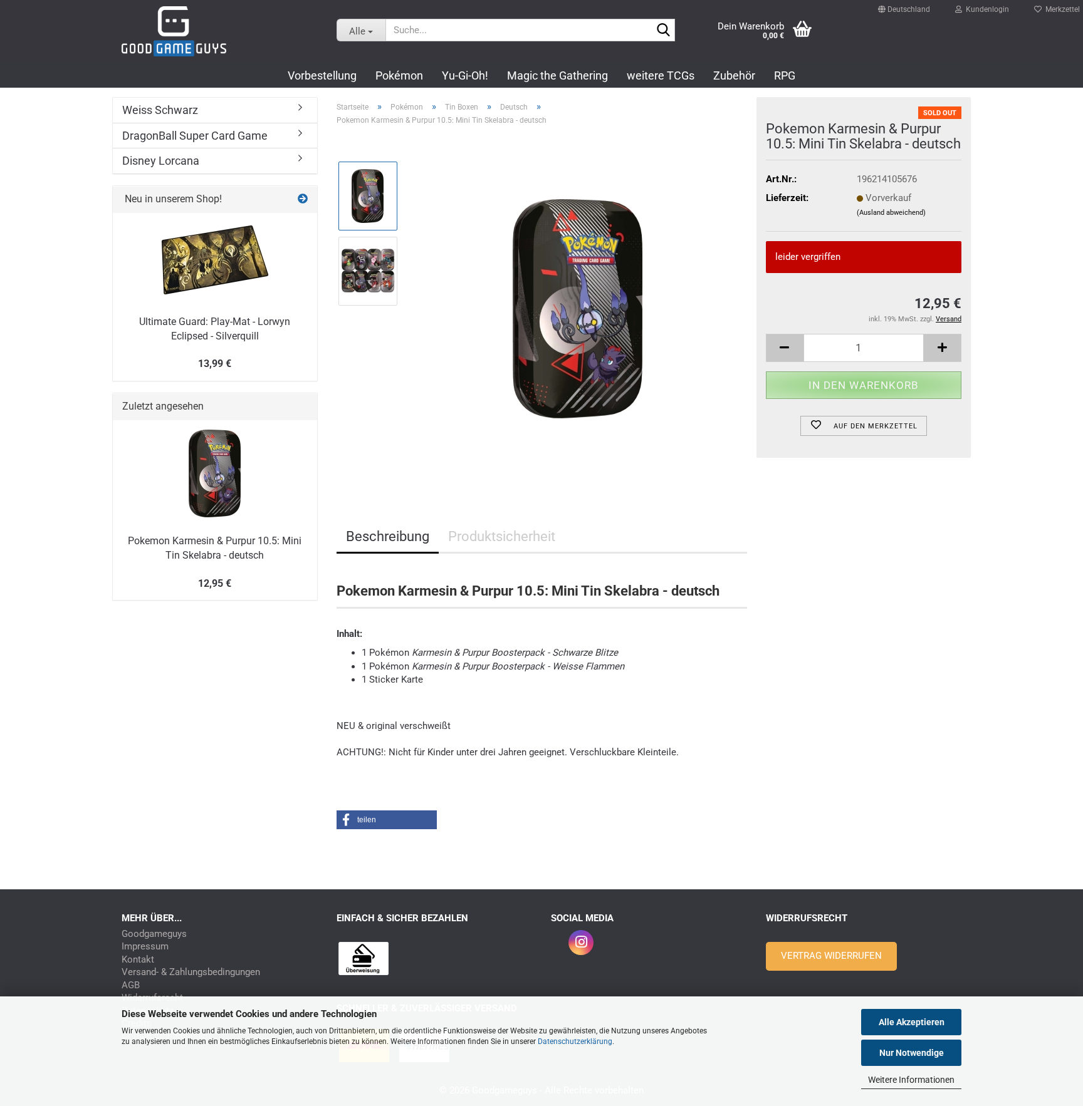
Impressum (145, 946)
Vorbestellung (322, 75)
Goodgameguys (154, 934)
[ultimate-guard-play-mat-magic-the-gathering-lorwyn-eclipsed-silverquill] (215, 259)
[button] (904, 4)
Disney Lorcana (160, 160)
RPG (784, 75)
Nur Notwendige (911, 1053)
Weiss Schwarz (160, 109)
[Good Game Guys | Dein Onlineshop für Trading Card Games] (220, 31)
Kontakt (138, 959)
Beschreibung (387, 536)
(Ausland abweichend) (891, 213)
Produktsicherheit (501, 536)
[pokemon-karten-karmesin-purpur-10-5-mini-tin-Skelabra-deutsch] (577, 308)
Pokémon (399, 75)
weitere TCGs (660, 75)
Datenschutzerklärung (575, 1041)
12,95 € (214, 583)
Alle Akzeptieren (911, 1022)
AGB (131, 985)
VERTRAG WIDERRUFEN (831, 955)
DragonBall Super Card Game (195, 135)
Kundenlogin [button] (985, 6)
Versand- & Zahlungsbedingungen (191, 972)
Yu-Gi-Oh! (465, 75)
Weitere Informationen (911, 1080)
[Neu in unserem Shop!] (303, 199)
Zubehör (734, 75)
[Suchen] (663, 30)
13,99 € (214, 364)
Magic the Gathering (557, 75)
